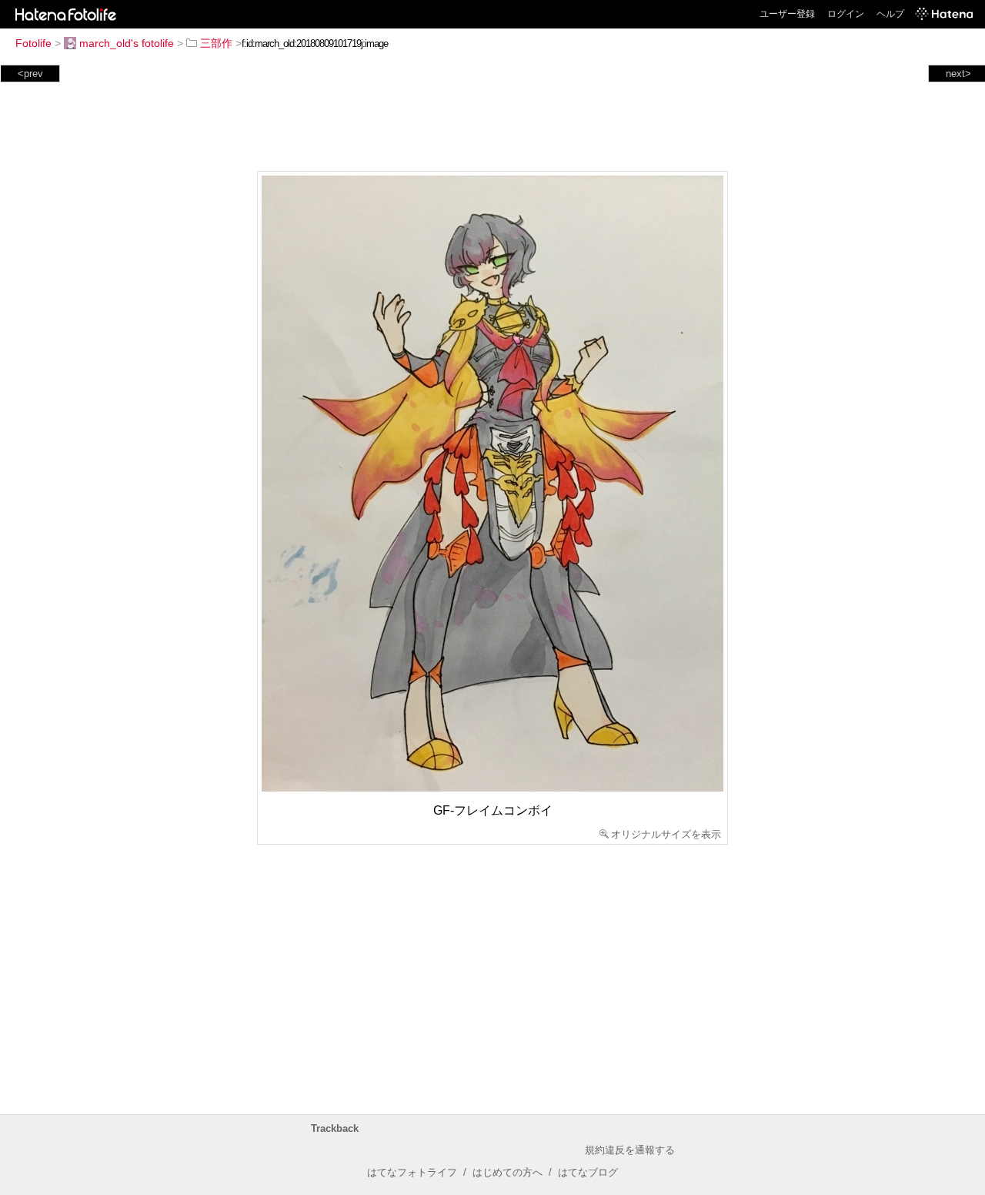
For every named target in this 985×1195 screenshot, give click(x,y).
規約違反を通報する (630, 1150)
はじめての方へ (507, 1172)
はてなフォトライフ (412, 1172)
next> (958, 73)
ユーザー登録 (787, 13)
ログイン (845, 13)
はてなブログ (588, 1172)
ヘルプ (890, 13)
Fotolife (33, 43)
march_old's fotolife (126, 43)
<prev (30, 73)
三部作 (216, 43)
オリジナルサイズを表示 (666, 834)
